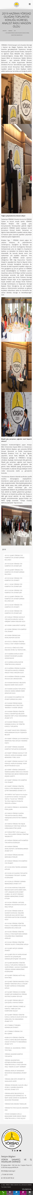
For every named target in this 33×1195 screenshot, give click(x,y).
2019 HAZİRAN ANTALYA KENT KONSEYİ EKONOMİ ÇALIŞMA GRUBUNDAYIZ (14, 656)
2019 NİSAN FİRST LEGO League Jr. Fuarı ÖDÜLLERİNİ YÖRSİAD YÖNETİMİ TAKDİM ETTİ (16, 834)
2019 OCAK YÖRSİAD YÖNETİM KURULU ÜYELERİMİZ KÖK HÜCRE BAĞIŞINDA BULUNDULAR (15, 926)
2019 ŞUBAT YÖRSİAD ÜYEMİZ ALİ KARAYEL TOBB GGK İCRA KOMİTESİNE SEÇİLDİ (15, 1009)
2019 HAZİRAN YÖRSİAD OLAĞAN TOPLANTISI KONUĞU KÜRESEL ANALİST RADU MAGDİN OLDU (15, 670)
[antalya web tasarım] (27, 1189)
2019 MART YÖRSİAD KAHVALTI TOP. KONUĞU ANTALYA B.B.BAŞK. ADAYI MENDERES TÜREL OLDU (16, 755)
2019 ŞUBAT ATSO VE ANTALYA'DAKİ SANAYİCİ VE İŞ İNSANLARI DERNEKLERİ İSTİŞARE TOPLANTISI (16, 957)
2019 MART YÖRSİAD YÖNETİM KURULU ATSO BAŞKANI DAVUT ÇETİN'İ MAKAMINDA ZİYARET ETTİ (15, 788)
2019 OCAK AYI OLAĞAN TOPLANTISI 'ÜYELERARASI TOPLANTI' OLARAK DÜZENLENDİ (16, 875)
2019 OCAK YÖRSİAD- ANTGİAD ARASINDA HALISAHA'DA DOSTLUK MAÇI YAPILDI (15, 905)
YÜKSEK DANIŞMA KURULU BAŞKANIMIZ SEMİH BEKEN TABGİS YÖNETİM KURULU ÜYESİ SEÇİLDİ (15, 1116)
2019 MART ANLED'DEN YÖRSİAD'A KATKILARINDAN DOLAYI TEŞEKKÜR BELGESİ (16, 732)
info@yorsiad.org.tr (9, 1171)
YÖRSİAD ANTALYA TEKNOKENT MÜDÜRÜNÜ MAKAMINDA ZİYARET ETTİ (16, 1073)
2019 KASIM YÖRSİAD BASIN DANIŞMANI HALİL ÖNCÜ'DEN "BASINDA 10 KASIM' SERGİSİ (14, 705)
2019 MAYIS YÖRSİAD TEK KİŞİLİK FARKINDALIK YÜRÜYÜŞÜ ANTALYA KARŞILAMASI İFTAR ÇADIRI (15, 826)
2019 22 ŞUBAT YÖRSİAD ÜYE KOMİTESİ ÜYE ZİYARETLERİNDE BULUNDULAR (14, 599)
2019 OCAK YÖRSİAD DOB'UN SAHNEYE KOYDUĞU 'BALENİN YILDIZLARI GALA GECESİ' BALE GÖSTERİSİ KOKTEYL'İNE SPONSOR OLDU (15, 915)
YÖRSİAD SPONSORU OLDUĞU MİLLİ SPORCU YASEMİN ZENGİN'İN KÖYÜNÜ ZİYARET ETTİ (16, 1087)
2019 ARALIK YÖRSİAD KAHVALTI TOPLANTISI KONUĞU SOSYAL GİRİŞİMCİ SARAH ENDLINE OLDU (15, 619)
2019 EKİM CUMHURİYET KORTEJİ (15, 625)
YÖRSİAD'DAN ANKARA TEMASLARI (15, 1104)
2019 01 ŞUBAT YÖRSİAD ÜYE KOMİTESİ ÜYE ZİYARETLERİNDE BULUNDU (14, 558)
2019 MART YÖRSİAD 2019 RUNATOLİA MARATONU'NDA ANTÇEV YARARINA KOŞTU (17, 741)
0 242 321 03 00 (8, 1174)
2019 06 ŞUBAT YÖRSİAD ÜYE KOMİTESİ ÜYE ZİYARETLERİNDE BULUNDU (14, 572)
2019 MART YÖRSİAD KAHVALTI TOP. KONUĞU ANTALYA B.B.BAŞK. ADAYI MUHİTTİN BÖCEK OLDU (16, 763)
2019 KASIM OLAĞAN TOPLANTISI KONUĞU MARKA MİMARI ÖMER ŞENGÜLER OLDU (15, 691)
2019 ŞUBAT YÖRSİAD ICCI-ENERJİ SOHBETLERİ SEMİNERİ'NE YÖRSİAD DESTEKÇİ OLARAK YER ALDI (16, 994)
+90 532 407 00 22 (8, 1178)
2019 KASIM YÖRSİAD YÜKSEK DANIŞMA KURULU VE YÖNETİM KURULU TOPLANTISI (15, 724)
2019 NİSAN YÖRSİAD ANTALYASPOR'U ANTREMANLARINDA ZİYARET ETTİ (16, 849)
